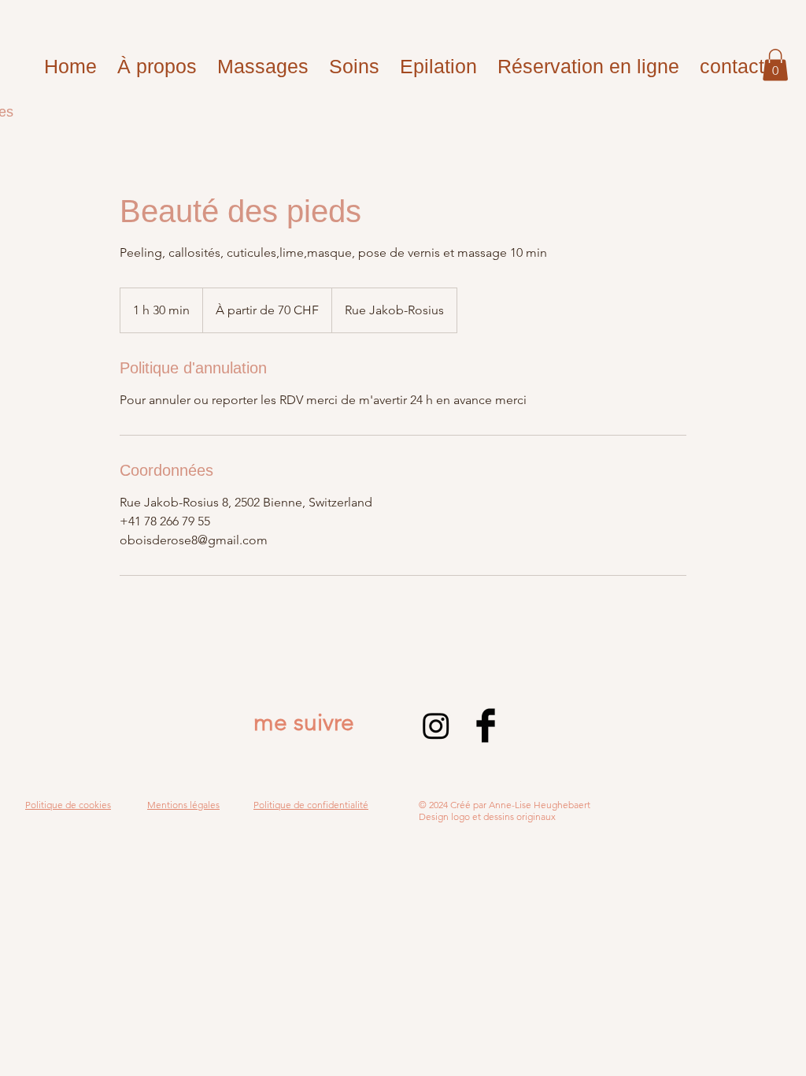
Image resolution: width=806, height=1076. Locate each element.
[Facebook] (485, 725)
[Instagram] (436, 725)
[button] (775, 65)
